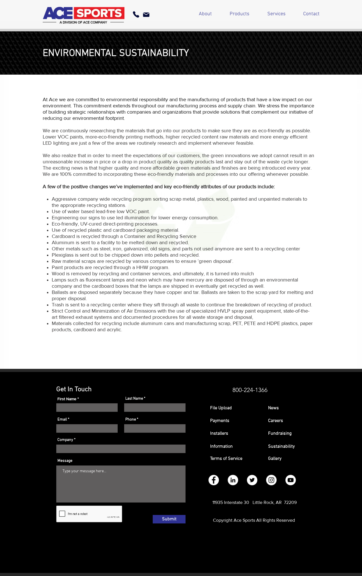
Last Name (134, 399)
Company (65, 440)
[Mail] (146, 14)
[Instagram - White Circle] (271, 480)
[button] (233, 420)
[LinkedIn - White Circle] (233, 480)
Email (62, 420)
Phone (130, 420)
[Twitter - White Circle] (252, 480)
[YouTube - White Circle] (290, 480)
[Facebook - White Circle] (213, 480)
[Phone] (136, 14)
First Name (66, 399)
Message (64, 461)
